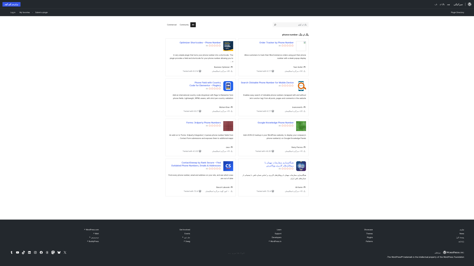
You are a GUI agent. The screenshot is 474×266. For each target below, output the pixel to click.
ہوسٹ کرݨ (460, 237)
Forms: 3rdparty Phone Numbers (203, 122)
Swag (186, 241)
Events (187, 234)
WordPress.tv (274, 241)
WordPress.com (91, 230)
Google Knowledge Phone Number (276, 122)
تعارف (462, 230)
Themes (369, 234)
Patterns (369, 241)
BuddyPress (93, 241)
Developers (276, 237)
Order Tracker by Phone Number (276, 42)
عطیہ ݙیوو (186, 237)
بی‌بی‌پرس (94, 237)
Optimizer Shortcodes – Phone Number (200, 42)
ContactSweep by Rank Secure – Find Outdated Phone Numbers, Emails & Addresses (196, 164)
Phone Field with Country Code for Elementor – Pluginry (205, 84)
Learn (279, 230)
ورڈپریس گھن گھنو (11, 4)
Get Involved (184, 230)
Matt (96, 234)
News (462, 234)
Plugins (370, 237)
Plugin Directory (457, 12)
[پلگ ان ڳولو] (275, 24)
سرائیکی (438, 253)
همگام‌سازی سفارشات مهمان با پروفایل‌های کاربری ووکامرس (279, 164)
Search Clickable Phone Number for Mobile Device (267, 82)
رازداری (461, 241)
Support (278, 234)
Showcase (368, 230)
